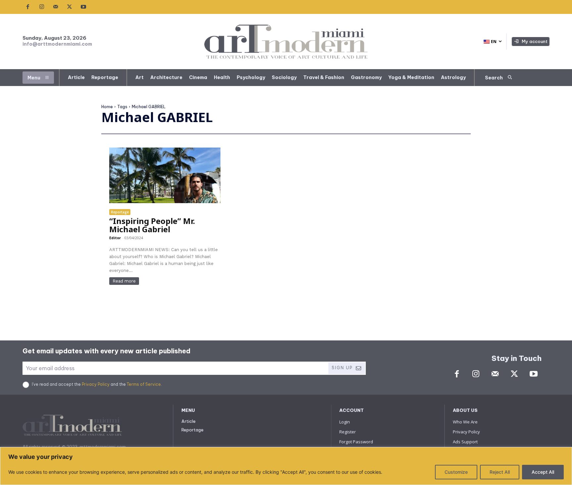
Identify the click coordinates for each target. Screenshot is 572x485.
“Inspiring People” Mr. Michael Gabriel (152, 225)
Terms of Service (144, 384)
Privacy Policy (96, 384)
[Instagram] (41, 7)
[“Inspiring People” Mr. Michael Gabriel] (164, 175)
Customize (456, 472)
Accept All (543, 472)
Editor (115, 237)
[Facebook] (28, 7)
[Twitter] (69, 7)
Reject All (500, 472)
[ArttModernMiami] (286, 41)
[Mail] (55, 7)
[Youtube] (83, 7)
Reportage (120, 212)
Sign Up (342, 367)
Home (107, 106)
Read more (124, 281)
